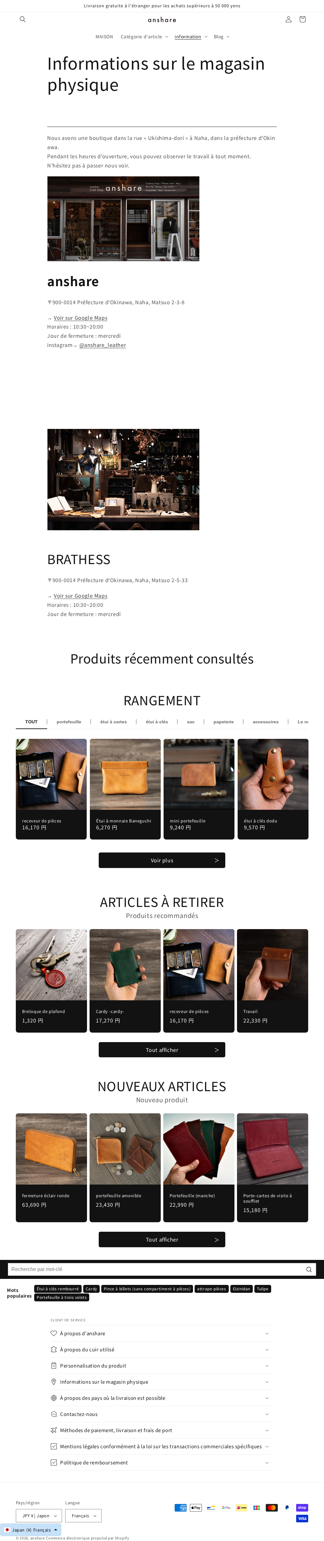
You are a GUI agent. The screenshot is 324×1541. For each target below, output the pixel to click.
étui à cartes (113, 721)
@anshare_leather (102, 345)
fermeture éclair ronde (45, 1195)
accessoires (266, 721)
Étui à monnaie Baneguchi (123, 821)
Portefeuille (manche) (192, 1195)
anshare (37, 1537)
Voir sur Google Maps (80, 317)
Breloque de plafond (43, 1011)
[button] (23, 19)
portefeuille (69, 721)
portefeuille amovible (118, 1195)
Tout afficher (162, 1050)
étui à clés (157, 721)
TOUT (31, 721)
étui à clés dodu (260, 821)
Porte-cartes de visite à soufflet (267, 1198)
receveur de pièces (41, 821)
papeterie (224, 721)
